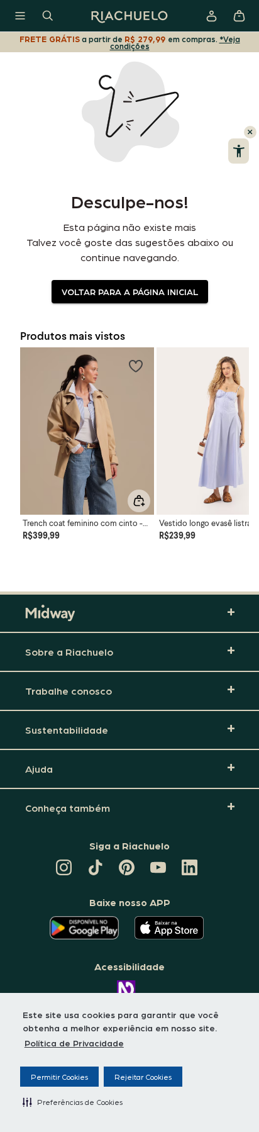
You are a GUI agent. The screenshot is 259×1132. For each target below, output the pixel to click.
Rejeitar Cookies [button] (143, 1077)
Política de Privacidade (74, 1042)
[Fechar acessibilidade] (250, 132)
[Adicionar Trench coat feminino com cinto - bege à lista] (136, 366)
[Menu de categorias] (20, 15)
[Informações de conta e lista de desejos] (211, 15)
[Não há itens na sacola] (238, 15)
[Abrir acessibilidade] (238, 151)
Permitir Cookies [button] (59, 1077)
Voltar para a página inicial (130, 291)
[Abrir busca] (47, 15)
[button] (72, 1102)
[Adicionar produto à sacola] (139, 501)
